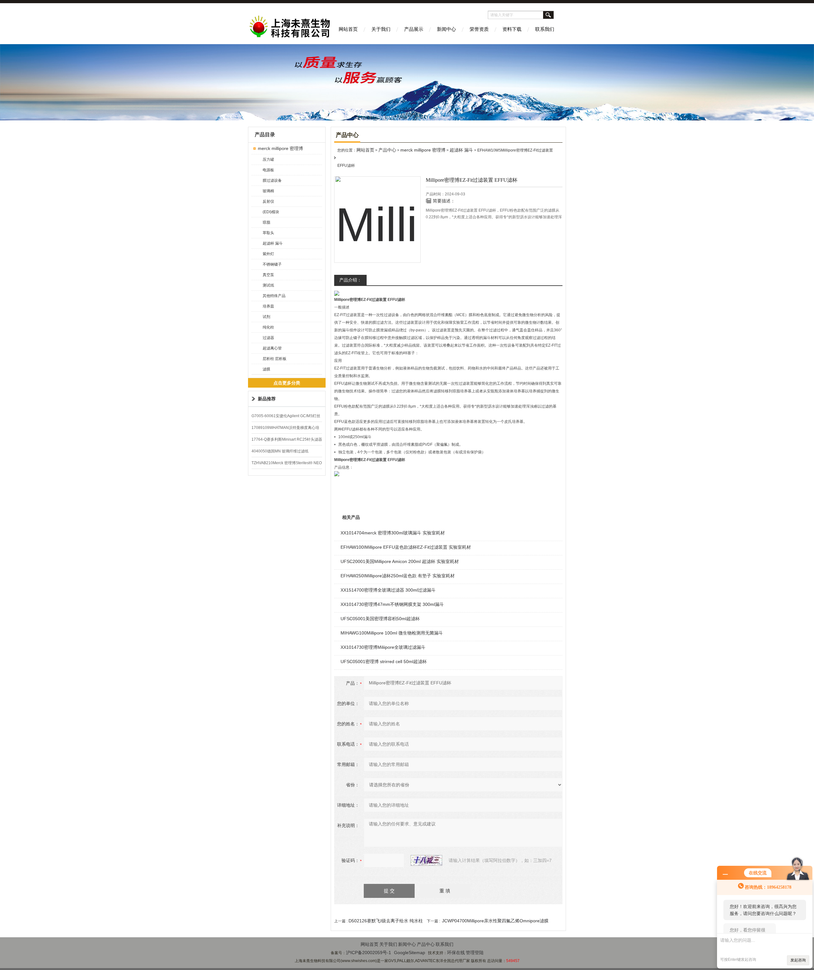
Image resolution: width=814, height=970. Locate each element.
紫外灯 (268, 254)
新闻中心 (446, 29)
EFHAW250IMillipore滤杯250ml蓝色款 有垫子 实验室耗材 (398, 575)
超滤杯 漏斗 (273, 243)
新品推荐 (267, 398)
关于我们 (380, 29)
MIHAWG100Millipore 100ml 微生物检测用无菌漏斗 (392, 632)
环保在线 (456, 952)
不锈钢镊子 (272, 264)
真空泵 (268, 275)
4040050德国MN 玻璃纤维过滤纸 (280, 451)
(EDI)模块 (271, 212)
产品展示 (413, 29)
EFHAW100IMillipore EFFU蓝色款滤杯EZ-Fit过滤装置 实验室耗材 (406, 547)
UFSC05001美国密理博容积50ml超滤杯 (380, 618)
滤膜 (266, 369)
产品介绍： (350, 279)
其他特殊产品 (274, 296)
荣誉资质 (479, 29)
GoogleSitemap (409, 952)
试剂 (266, 317)
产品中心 (387, 150)
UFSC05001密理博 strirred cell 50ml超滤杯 (384, 661)
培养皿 (268, 306)
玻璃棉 (268, 191)
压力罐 (268, 159)
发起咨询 (798, 960)
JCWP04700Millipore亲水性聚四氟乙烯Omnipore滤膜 (495, 920)
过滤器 (268, 338)
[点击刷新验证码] (426, 860)
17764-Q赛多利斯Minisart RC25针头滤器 (287, 439)
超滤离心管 (272, 348)
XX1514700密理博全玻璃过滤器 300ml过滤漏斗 (388, 590)
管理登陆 (475, 952)
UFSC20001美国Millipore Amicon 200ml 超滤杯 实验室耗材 (400, 561)
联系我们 (544, 29)
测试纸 (268, 285)
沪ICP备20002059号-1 (368, 952)
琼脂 (266, 222)
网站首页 (348, 29)
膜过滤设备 (272, 180)
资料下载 (511, 29)
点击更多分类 (286, 382)
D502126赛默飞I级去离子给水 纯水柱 (385, 920)
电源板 (268, 170)
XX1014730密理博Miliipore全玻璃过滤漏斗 (383, 647)
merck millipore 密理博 (280, 148)
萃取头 (268, 233)
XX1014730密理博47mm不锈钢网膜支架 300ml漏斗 (392, 604)
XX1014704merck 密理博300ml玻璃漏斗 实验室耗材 (393, 532)
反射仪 (268, 201)
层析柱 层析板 (274, 358)
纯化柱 (268, 327)
